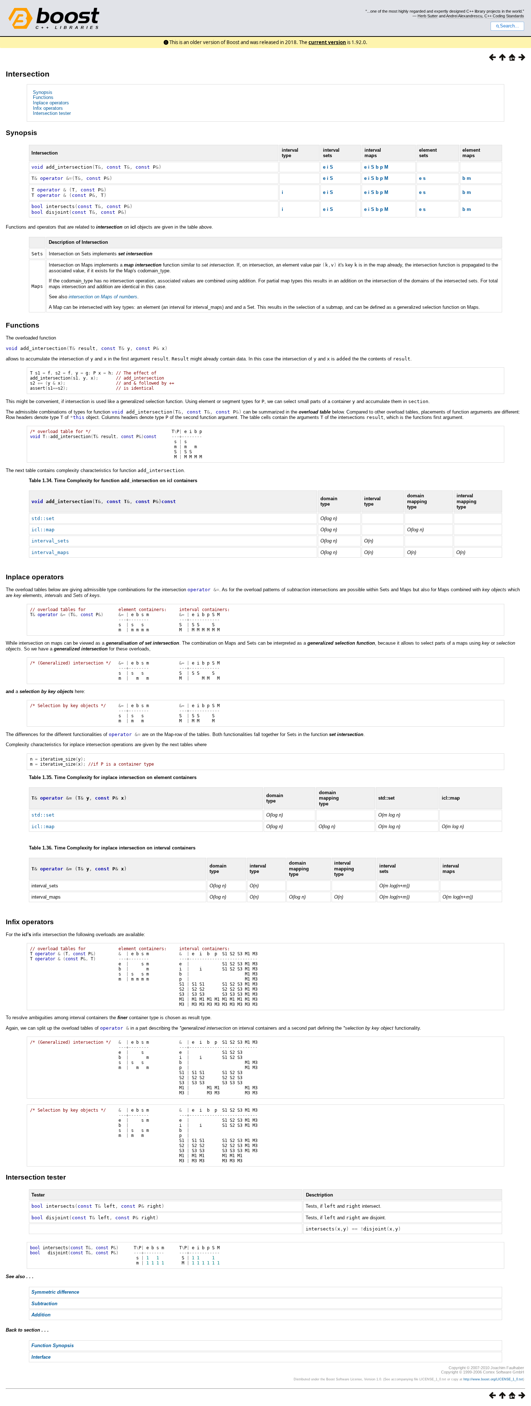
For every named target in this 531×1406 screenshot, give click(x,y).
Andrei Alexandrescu (464, 16)
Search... (509, 26)
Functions (43, 97)
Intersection (27, 74)
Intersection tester (52, 113)
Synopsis (42, 92)
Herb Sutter (428, 16)
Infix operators (48, 108)
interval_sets (50, 541)
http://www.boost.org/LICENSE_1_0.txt (493, 1379)
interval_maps (50, 552)
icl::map (43, 529)
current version (327, 42)
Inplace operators (51, 102)
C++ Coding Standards (504, 16)
